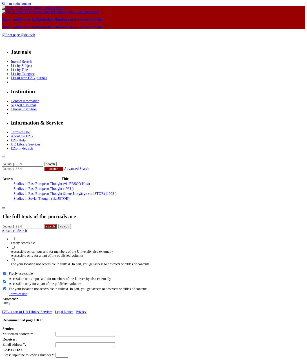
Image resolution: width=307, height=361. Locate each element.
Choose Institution (24, 109)
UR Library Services (25, 144)
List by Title (19, 70)
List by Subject (21, 66)
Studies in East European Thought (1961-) (43, 189)
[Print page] (11, 35)
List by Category (23, 74)
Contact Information (25, 101)
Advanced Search (76, 168)
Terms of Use (20, 132)
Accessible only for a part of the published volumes (45, 284)
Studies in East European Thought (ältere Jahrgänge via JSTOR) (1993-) (64, 193)
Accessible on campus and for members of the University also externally (60, 279)
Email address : (14, 344)
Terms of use (18, 294)
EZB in (22, 148)
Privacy (81, 312)
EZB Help (18, 140)
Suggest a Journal (23, 105)
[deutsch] (28, 35)
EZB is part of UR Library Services (27, 312)
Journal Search (21, 62)
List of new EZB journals (29, 78)
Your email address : (17, 334)
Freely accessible (21, 273)
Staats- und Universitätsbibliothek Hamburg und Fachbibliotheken (53, 19)
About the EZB (22, 136)
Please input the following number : (28, 355)
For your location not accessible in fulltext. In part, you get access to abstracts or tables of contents (78, 289)
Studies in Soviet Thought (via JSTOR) (41, 198)
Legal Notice (64, 312)
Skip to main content (16, 4)
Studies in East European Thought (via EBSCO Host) (51, 184)
